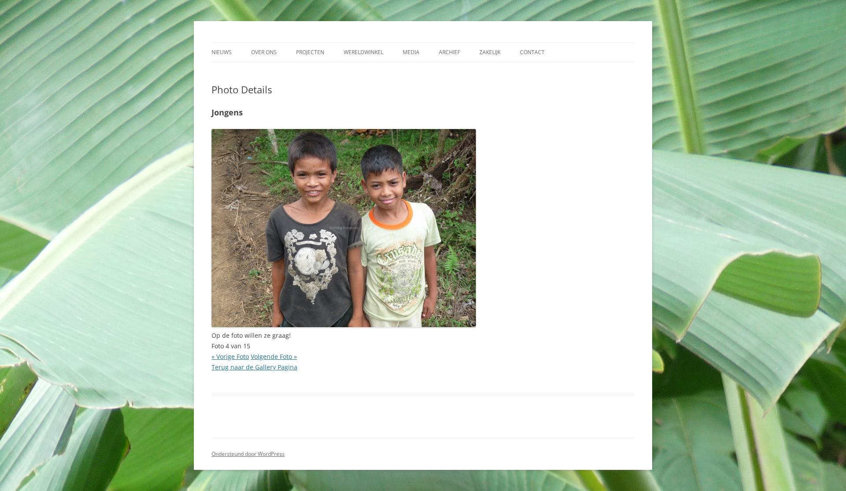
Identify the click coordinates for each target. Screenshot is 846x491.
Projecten (310, 52)
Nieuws (222, 52)
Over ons (264, 52)
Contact (532, 52)
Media (411, 52)
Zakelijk (490, 52)
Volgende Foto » (274, 356)
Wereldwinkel (363, 52)
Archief (449, 52)
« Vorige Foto (230, 356)
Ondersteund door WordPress (248, 454)
